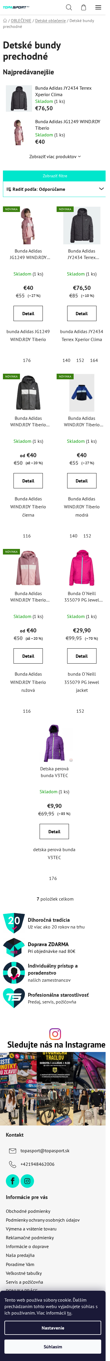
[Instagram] (27, 1181)
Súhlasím (53, 1347)
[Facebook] (12, 1181)
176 (27, 360)
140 (66, 360)
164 (94, 360)
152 (80, 360)
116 (27, 536)
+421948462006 (38, 1164)
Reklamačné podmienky (30, 1237)
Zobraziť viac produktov (53, 156)
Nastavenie (53, 1328)
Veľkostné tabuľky (24, 1273)
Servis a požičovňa (24, 1282)
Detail (28, 313)
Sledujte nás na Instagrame (56, 1045)
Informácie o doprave (27, 1246)
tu (69, 1313)
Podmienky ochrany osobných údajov (43, 1220)
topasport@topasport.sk (45, 1150)
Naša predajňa (20, 1255)
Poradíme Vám (20, 1264)
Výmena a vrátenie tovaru (31, 1229)
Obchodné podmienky (28, 1211)
